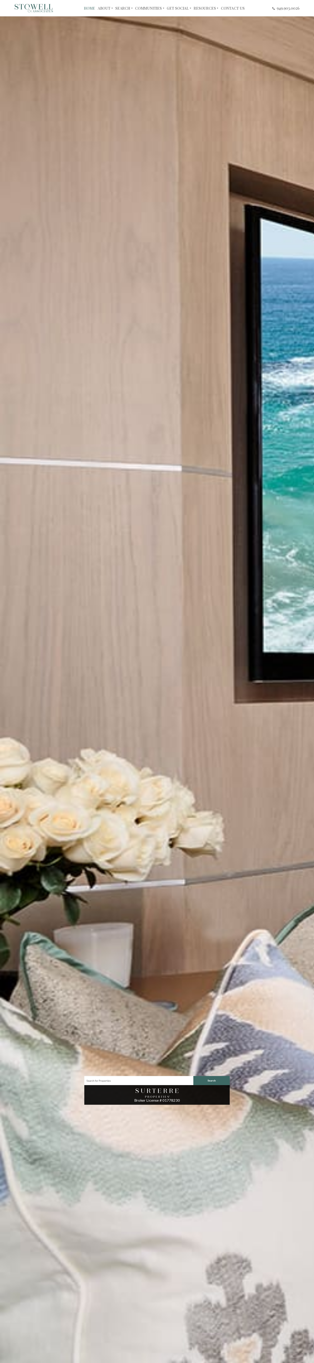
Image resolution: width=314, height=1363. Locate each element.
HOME (89, 8)
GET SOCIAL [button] (178, 8)
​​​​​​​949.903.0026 (288, 8)
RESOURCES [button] (205, 8)
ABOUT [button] (104, 8)
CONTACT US (233, 8)
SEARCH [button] (122, 8)
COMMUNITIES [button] (148, 8)
